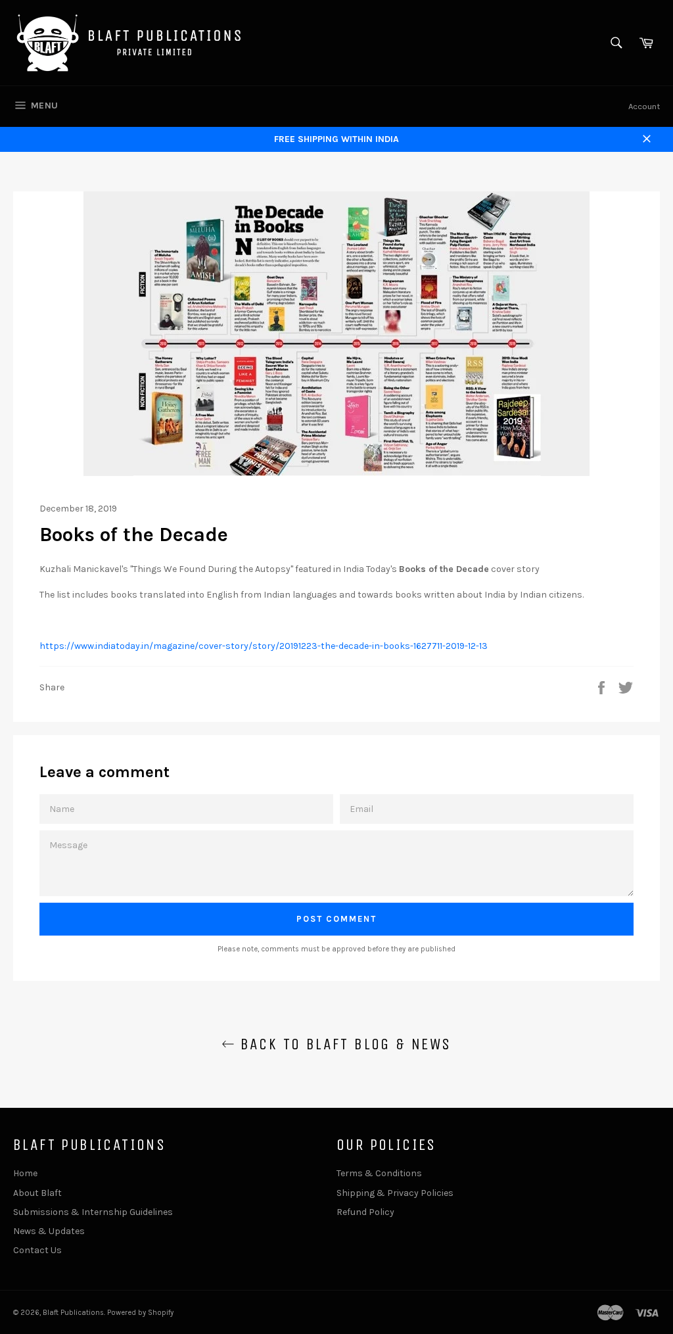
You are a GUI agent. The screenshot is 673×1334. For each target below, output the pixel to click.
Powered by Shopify (140, 1312)
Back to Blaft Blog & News (343, 1044)
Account (644, 106)
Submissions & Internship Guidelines (93, 1212)
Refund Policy (365, 1212)
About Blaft (37, 1193)
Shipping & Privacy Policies (394, 1193)
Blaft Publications (73, 1312)
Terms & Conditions (379, 1173)
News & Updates (49, 1231)
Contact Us (37, 1250)
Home (25, 1173)
